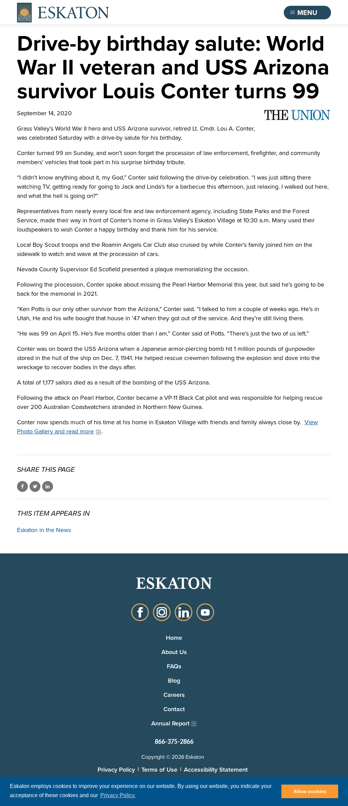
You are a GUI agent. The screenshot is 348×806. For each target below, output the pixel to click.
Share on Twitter (35, 486)
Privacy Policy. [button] (118, 795)
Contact (174, 709)
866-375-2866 (174, 741)
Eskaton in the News (44, 530)
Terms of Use (159, 769)
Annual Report (170, 723)
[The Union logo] (297, 115)
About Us (174, 652)
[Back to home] (63, 12)
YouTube (205, 612)
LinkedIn (183, 612)
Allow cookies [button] (310, 791)
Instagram (162, 612)
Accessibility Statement (216, 769)
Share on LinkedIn (47, 486)
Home (174, 637)
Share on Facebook (22, 486)
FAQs (174, 666)
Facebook (140, 612)
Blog (174, 680)
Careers (174, 694)
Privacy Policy (116, 769)
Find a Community (241, 12)
